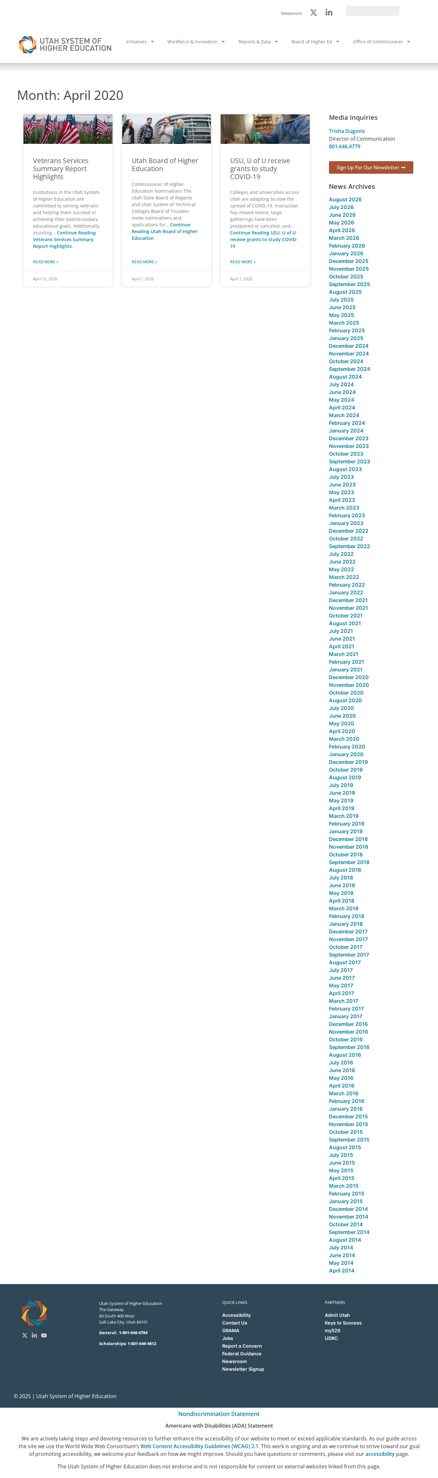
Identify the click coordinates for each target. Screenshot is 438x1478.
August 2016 (345, 1055)
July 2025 (341, 299)
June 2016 (342, 1070)
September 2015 (349, 1139)
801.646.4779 (344, 146)
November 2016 (348, 1031)
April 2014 (342, 1270)
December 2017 (348, 931)
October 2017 (345, 947)
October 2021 (346, 615)
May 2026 (341, 222)
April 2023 (342, 500)
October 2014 (346, 1224)
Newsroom (234, 1361)
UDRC (331, 1338)
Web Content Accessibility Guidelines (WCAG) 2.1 (199, 1446)
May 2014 (341, 1263)
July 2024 (341, 384)
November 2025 (349, 269)
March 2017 (343, 1001)
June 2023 (342, 484)
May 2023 (341, 492)
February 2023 (347, 515)
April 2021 (341, 646)
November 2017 (348, 939)
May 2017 (341, 985)
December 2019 (348, 762)
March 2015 (343, 1186)
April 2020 (342, 731)
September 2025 (349, 284)
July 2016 (341, 1062)
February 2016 (346, 1101)
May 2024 (341, 400)
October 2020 (346, 692)
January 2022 (346, 592)
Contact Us (234, 1322)
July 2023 (341, 477)
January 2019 (346, 831)
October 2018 (346, 854)
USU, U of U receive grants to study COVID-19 (260, 168)
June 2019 (342, 793)
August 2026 (345, 199)
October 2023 (346, 453)
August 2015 (345, 1147)
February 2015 (346, 1193)
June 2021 (342, 638)
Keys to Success (343, 1322)
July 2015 (341, 1155)
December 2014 (348, 1209)
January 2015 (346, 1201)
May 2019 (341, 800)
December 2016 (348, 1024)
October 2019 (346, 769)
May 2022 (341, 569)
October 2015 (346, 1132)
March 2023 (344, 507)
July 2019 (341, 785)
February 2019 (346, 823)
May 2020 (341, 723)
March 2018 (343, 908)
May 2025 (341, 315)
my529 (332, 1330)
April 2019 (341, 808)
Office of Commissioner (378, 42)
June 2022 (342, 561)
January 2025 (346, 338)
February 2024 (347, 423)
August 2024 (345, 376)
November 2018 (348, 847)
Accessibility (236, 1315)
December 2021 (348, 600)
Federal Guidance (242, 1353)
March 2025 (344, 322)
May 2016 (341, 1078)
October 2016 (346, 1039)
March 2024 (344, 415)
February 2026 (347, 245)
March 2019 (343, 816)
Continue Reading (64, 239)
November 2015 (348, 1124)
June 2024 (342, 392)
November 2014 (348, 1216)
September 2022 (349, 546)
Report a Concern (242, 1346)
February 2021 (346, 662)
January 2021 (346, 669)
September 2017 (349, 954)
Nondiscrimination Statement (219, 1414)
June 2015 (342, 1162)
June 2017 (342, 978)
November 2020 (349, 685)
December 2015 (348, 1116)
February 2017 (346, 1008)
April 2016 (341, 1085)
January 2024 (346, 430)
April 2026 (342, 230)
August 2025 (345, 292)
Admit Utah (337, 1315)
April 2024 (342, 407)
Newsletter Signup (243, 1369)
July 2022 (341, 554)
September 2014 (349, 1232)
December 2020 (349, 677)
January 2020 (346, 754)
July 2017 (341, 970)
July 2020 (341, 708)
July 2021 (341, 631)
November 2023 (349, 446)
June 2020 (342, 716)
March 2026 (344, 238)
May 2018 (341, 893)
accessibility (380, 1453)
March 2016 (343, 1093)
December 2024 (349, 346)
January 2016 (346, 1109)
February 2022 (347, 585)
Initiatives (136, 42)
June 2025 (342, 307)
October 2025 (346, 276)
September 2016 (349, 1047)
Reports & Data (255, 42)
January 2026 (346, 253)
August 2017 (345, 962)
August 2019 (345, 777)
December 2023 (348, 438)
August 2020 (345, 700)
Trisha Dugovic (347, 131)
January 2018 (346, 924)
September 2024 (349, 369)
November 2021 (348, 608)
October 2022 (346, 538)
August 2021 (345, 623)
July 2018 (341, 877)
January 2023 (346, 523)
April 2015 (341, 1178)
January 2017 (345, 1016)
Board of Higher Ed (311, 42)
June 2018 (342, 885)
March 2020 (344, 739)
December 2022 (348, 531)
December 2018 (348, 839)
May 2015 (341, 1170)
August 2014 (345, 1240)
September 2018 (349, 862)
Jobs (227, 1338)
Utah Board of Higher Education (165, 164)
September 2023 (349, 461)
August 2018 (345, 870)
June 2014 (342, 1255)
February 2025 (347, 330)
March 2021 (343, 654)
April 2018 (341, 900)
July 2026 (341, 207)
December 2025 (348, 261)
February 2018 (346, 916)
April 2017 (341, 993)
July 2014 (341, 1247)
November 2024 (349, 353)
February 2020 (347, 746)
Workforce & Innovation (192, 42)
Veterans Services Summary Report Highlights (60, 168)
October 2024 (346, 361)
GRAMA (230, 1330)
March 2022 (344, 577)
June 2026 (342, 215)
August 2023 (345, 469)
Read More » (45, 262)
